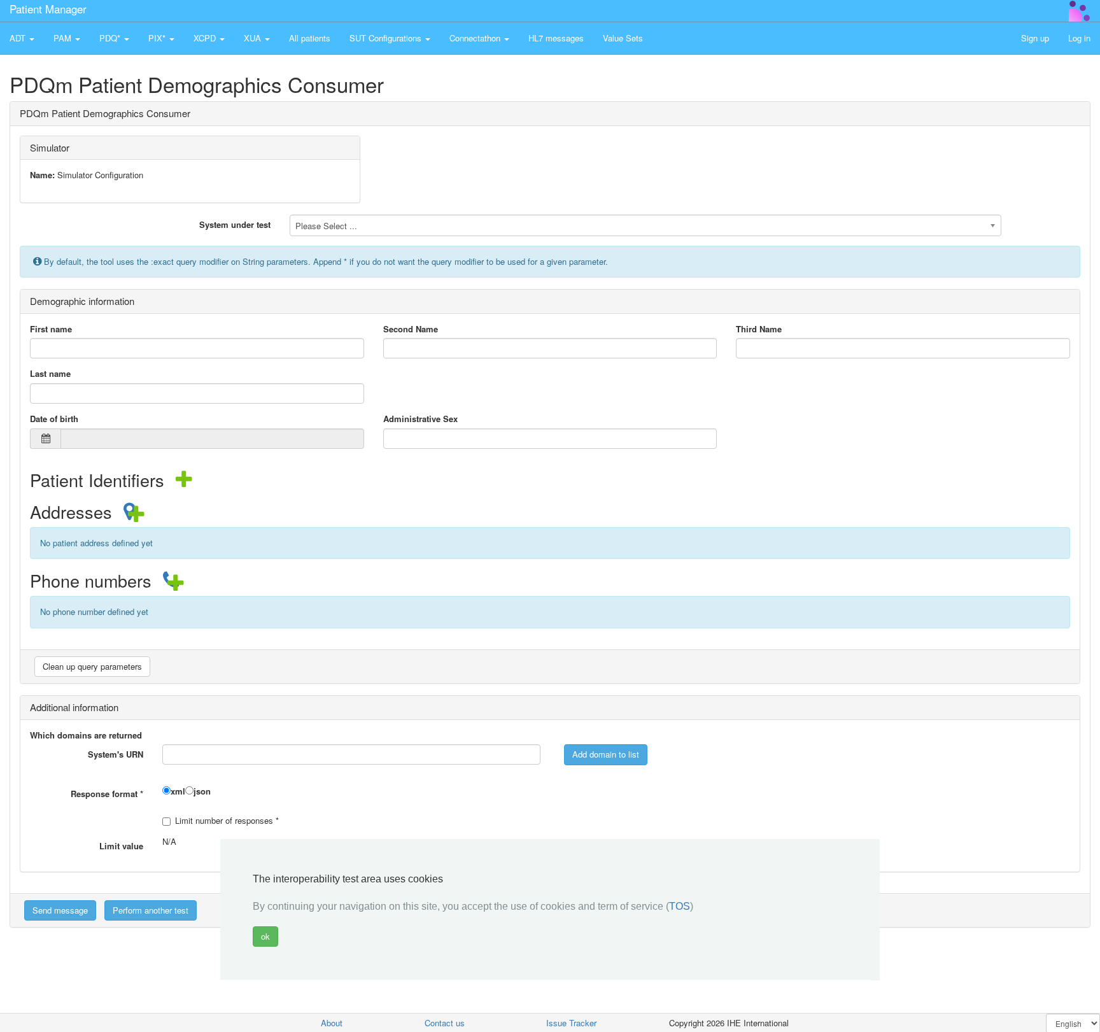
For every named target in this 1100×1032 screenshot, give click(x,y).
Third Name (759, 329)
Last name (50, 373)
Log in (1079, 38)
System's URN (115, 754)
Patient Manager (48, 9)
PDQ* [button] (111, 38)
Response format (107, 794)
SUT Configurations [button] (386, 38)
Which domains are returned (86, 735)
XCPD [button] (206, 38)
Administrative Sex (420, 419)
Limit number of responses (227, 820)
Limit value (121, 846)
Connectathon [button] (476, 38)
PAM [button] (63, 38)
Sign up (1035, 38)
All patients (309, 38)
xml (178, 791)
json (202, 791)
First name (51, 329)
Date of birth (54, 419)
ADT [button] (19, 38)
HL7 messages (556, 38)
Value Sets (623, 38)
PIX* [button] (158, 38)
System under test (235, 224)
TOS (679, 906)
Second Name (410, 329)
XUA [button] (254, 38)
